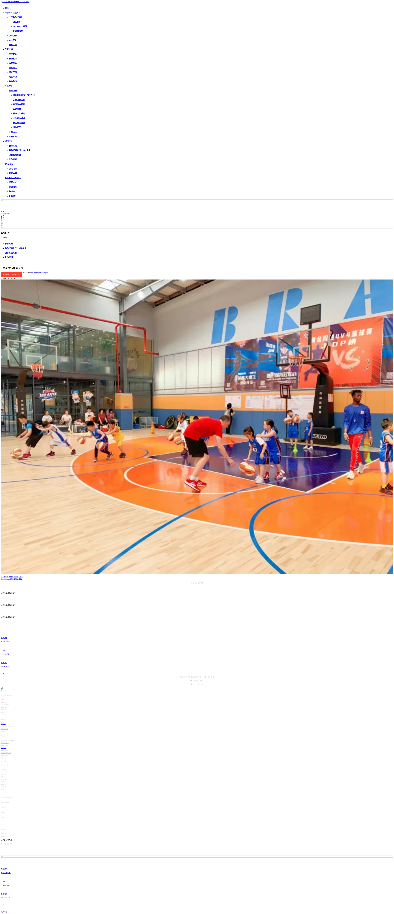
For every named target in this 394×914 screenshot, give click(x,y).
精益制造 (13, 58)
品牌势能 (9, 49)
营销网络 (13, 68)
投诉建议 (13, 191)
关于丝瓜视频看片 (13, 12)
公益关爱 (13, 45)
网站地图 (4, 912)
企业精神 (17, 22)
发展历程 (13, 35)
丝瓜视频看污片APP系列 (24, 95)
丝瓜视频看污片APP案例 (19, 150)
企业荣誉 (13, 40)
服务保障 (13, 72)
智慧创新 (13, 63)
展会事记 (13, 77)
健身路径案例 (15, 155)
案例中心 (9, 141)
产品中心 (9, 86)
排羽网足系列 (19, 113)
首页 (7, 8)
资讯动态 (9, 164)
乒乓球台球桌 (19, 118)
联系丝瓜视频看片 (13, 178)
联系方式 (13, 182)
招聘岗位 (13, 196)
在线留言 (13, 187)
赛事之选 (13, 54)
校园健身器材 (19, 104)
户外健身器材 (19, 100)
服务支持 (13, 136)
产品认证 (13, 132)
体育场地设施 (19, 123)
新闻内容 (13, 168)
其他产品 (17, 127)
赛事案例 (13, 146)
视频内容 (13, 173)
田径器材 (17, 109)
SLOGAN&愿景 (20, 26)
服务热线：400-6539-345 (11, 274)
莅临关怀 (13, 81)
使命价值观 (18, 31)
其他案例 (13, 159)
